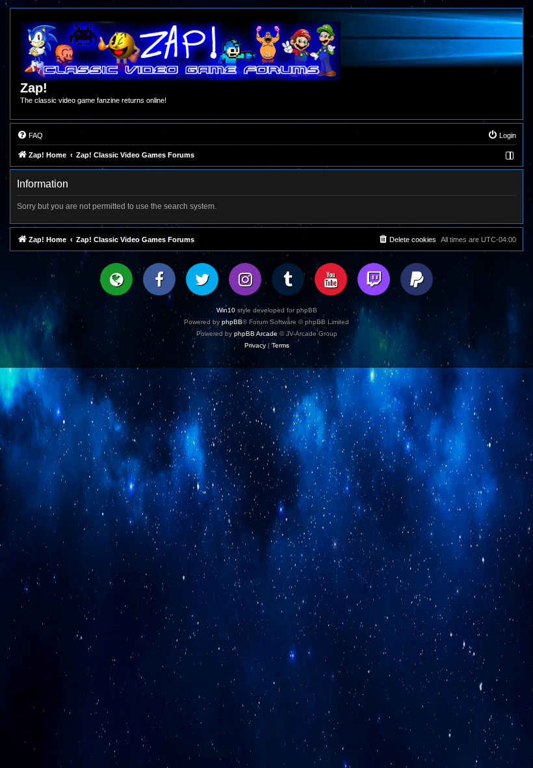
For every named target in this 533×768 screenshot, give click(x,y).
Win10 (225, 310)
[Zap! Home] (180, 51)
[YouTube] (331, 279)
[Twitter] (202, 279)
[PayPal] (416, 279)
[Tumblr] (288, 279)
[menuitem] (30, 135)
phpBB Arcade (256, 333)
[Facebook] (159, 279)
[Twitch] (374, 279)
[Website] (116, 279)
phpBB (232, 321)
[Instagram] (245, 279)
